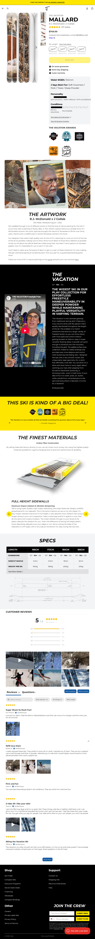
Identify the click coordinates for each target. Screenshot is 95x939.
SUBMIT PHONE (82, 919)
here (77, 259)
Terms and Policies (47, 936)
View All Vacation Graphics (60, 121)
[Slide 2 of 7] (43, 25)
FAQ (50, 888)
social (50, 259)
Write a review (83, 691)
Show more (47, 859)
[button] (47, 629)
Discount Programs (13, 884)
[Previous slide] (7, 47)
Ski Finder (9, 876)
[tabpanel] (47, 780)
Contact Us (53, 876)
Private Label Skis (12, 915)
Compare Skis (10, 880)
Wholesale (9, 896)
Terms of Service (11, 923)
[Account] (87, 8)
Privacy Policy (10, 919)
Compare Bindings (12, 900)
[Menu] (2, 8)
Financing (9, 892)
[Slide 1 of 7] (43, 17)
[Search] (7, 8)
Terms (62, 928)
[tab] (29, 692)
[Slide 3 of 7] (43, 28)
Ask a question (70, 691)
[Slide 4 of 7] (43, 32)
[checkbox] (71, 699)
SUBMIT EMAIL (82, 913)
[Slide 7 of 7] (43, 44)
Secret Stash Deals (12, 888)
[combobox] (52, 919)
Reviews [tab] (13, 692)
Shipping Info (54, 880)
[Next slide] (36, 47)
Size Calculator (65, 44)
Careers (8, 911)
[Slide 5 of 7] (43, 36)
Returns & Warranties (57, 884)
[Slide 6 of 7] (43, 40)
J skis (11, 936)
